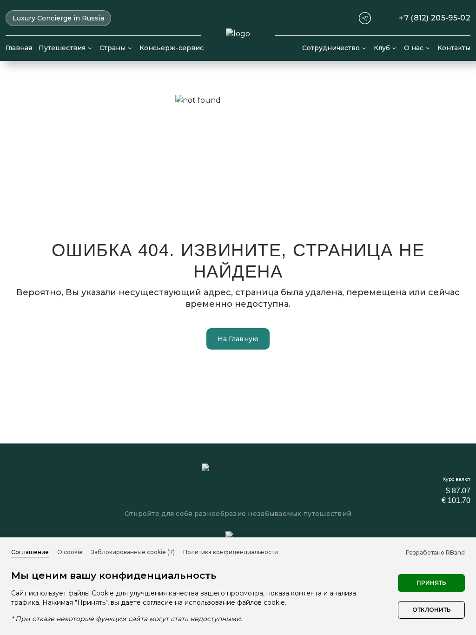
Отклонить (431, 609)
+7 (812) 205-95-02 (434, 18)
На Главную (238, 339)
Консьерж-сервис (171, 48)
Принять (431, 582)
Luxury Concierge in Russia (58, 18)
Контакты (453, 48)
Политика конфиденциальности (230, 552)
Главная (19, 48)
